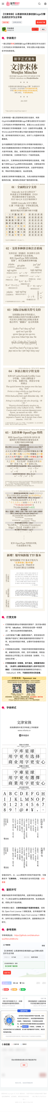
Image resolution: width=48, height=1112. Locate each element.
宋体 (12, 43)
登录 (24, 1065)
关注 (35, 29)
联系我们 (25, 1027)
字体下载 (5, 22)
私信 (43, 29)
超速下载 (7, 973)
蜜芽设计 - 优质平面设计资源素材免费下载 (32, 1093)
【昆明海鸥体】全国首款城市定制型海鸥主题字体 (36, 1002)
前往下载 (42, 22)
